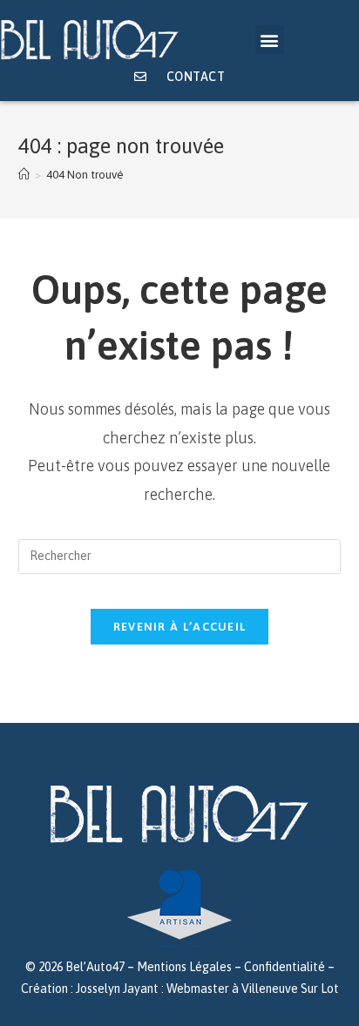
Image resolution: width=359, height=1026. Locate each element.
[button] (269, 39)
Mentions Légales (184, 967)
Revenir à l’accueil (180, 626)
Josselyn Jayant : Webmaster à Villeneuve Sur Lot (207, 989)
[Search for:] (180, 556)
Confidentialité (284, 967)
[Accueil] (24, 174)
